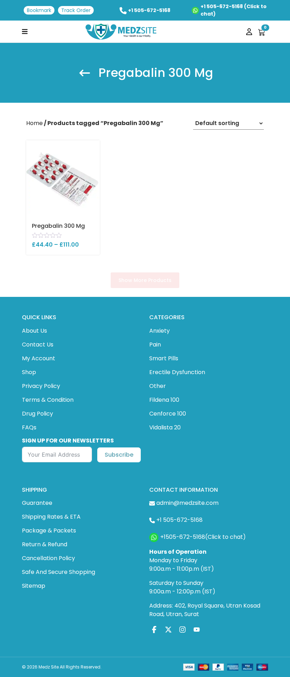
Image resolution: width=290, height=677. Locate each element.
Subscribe (119, 455)
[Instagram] (182, 629)
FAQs (29, 427)
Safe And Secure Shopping (58, 572)
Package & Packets (49, 530)
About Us (34, 331)
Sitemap (33, 586)
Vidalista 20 (165, 427)
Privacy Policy (41, 386)
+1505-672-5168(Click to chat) (203, 537)
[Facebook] (154, 629)
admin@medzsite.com (187, 503)
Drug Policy (37, 414)
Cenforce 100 (167, 414)
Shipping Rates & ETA (51, 517)
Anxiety (159, 331)
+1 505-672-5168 (149, 10)
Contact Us (37, 344)
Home (34, 123)
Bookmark (39, 10)
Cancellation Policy (48, 558)
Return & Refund (44, 544)
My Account (38, 358)
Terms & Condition (48, 400)
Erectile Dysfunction (177, 372)
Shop (29, 372)
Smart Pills (163, 358)
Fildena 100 (164, 400)
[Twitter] (168, 629)
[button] (25, 31)
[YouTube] (197, 629)
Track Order (76, 10)
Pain (155, 344)
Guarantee (37, 503)
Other (157, 386)
